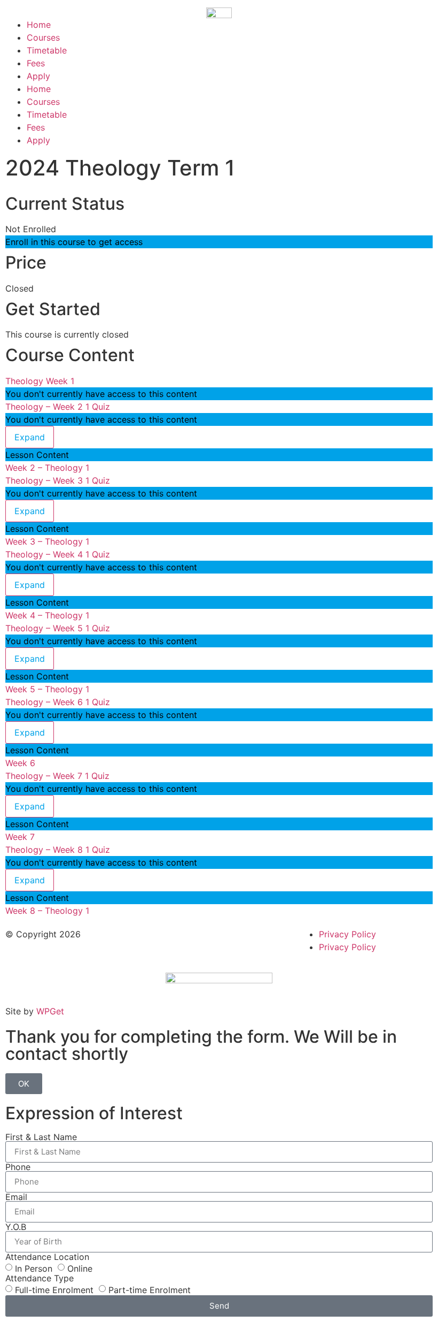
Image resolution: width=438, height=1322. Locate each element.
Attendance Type (39, 1278)
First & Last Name (41, 1137)
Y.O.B (15, 1226)
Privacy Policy (347, 934)
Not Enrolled (30, 229)
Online (79, 1268)
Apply (38, 76)
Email (16, 1197)
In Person (33, 1268)
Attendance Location (47, 1256)
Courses (43, 37)
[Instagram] (194, 941)
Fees (36, 63)
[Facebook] (164, 941)
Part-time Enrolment (149, 1289)
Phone (17, 1167)
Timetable (47, 50)
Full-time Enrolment (54, 1289)
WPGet (50, 1011)
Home (39, 24)
